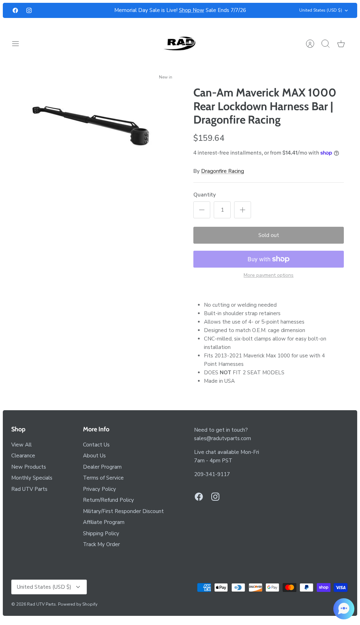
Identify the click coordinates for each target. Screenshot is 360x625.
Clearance (23, 455)
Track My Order (101, 544)
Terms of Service (103, 477)
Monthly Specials (31, 477)
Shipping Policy (101, 533)
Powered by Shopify (77, 604)
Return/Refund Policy (108, 500)
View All (21, 444)
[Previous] (101, 10)
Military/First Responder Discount (123, 511)
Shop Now (191, 10)
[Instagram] (29, 10)
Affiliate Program (103, 522)
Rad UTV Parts (29, 489)
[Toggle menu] (19, 43)
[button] (343, 608)
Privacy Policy (99, 489)
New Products (28, 466)
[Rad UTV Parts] (180, 43)
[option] (91, 125)
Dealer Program (102, 466)
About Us (94, 455)
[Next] (259, 10)
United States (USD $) (320, 10)
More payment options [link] (269, 276)
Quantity (204, 194)
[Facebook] (15, 10)
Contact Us (96, 444)
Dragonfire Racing (222, 171)
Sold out (268, 235)
